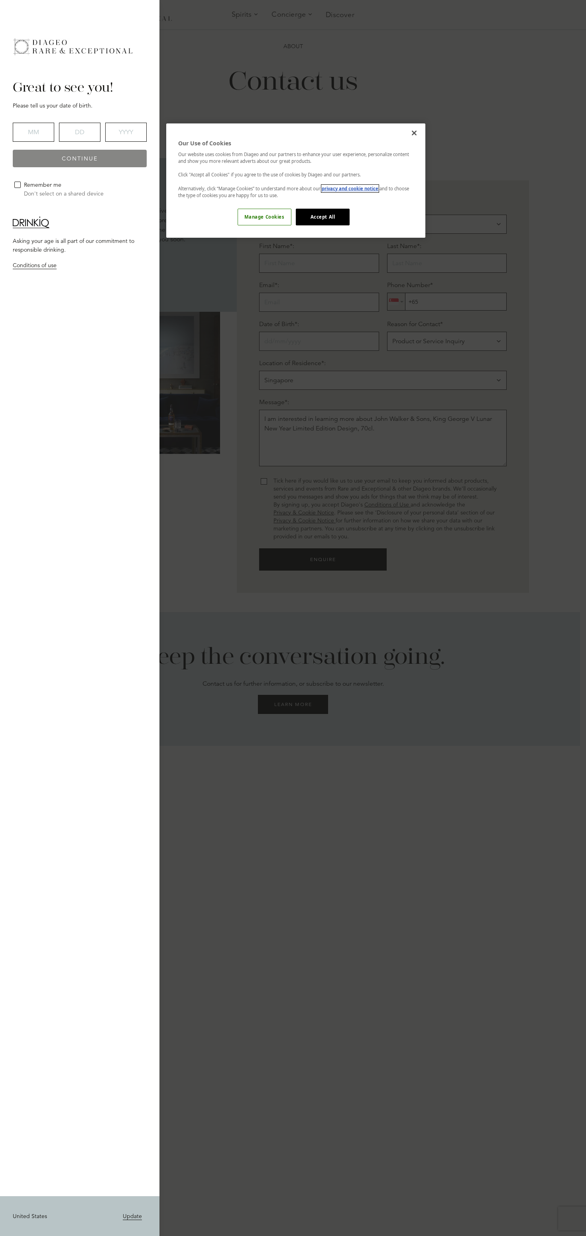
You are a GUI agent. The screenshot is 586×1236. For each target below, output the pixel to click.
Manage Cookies (264, 217)
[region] (295, 180)
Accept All (323, 217)
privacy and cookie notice (350, 189)
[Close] (414, 133)
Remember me (42, 184)
